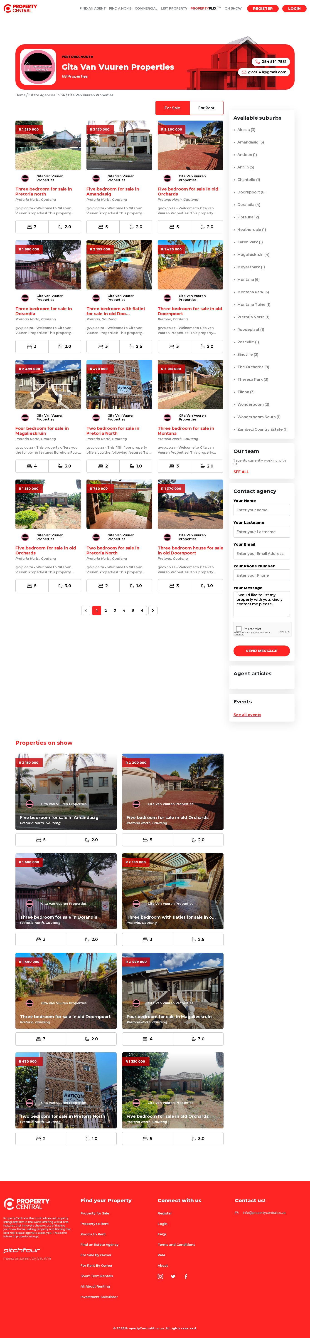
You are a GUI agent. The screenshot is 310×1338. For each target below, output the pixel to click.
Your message (248, 588)
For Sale (172, 108)
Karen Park (250, 242)
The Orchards (253, 367)
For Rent (206, 108)
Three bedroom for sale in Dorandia (58, 917)
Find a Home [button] (120, 8)
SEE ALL (241, 472)
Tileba (246, 392)
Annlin (245, 167)
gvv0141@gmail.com (267, 72)
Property (206, 8)
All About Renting (95, 1286)
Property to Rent (95, 1224)
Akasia (246, 130)
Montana (248, 279)
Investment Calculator (99, 1297)
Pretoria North (253, 317)
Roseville (248, 342)
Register (263, 8)
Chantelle (248, 180)
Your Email (244, 544)
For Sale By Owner (96, 1255)
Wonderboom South (258, 417)
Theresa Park (252, 379)
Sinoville (247, 354)
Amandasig (250, 142)
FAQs (162, 1234)
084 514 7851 (274, 61)
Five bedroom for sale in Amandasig (59, 817)
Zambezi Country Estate (262, 429)
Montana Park (253, 292)
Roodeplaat (250, 329)
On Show (233, 8)
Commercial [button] (146, 8)
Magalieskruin (253, 254)
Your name (245, 501)
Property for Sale (95, 1213)
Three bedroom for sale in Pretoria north (43, 192)
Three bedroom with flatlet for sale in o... (171, 917)
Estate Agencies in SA (46, 95)
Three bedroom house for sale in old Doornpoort (190, 551)
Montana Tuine (253, 304)
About (163, 1266)
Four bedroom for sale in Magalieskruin (42, 431)
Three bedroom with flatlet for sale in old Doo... (115, 311)
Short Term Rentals (97, 1276)
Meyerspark (251, 267)
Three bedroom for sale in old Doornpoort (65, 1016)
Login (294, 8)
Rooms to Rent (93, 1234)
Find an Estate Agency (99, 1245)
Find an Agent (93, 8)
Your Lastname (249, 522)
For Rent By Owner (96, 1266)
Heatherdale (251, 230)
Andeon (247, 155)
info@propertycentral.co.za (264, 1213)
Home (20, 95)
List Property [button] (174, 8)
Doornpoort (251, 192)
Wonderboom (253, 404)
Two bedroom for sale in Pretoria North (112, 431)
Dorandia (248, 205)
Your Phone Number (254, 566)
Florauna (248, 217)
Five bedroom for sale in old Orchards (168, 817)
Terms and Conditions (176, 1245)
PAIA (161, 1255)
